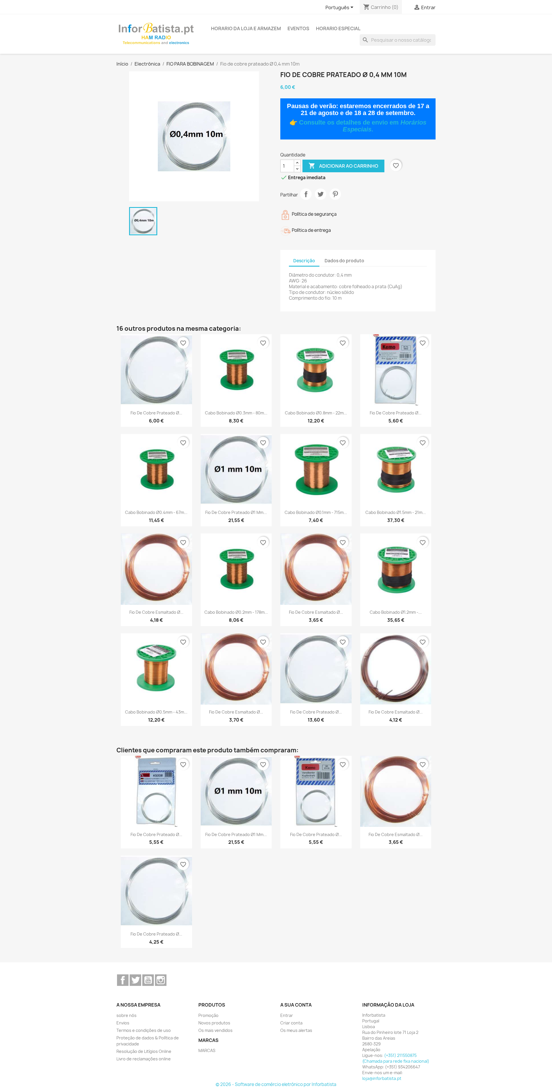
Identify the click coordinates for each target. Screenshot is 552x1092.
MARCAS (206, 1050)
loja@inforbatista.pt (381, 1078)
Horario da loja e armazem (246, 28)
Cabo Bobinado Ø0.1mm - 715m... (316, 512)
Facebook (123, 980)
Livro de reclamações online (143, 1059)
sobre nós (126, 1015)
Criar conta (291, 1023)
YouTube (148, 980)
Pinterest (335, 194)
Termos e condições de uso (143, 1030)
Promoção (208, 1015)
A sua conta (296, 1005)
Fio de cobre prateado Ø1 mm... (236, 512)
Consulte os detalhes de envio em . (362, 126)
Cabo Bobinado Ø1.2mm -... (396, 612)
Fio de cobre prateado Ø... (156, 413)
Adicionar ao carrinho (343, 165)
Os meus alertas (296, 1030)
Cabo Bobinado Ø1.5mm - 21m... (395, 512)
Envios (122, 1023)
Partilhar (306, 194)
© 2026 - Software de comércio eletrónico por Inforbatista (276, 1084)
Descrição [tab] (304, 261)
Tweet (320, 194)
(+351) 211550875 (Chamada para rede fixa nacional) (395, 1058)
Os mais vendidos (215, 1030)
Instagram (160, 980)
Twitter (135, 980)
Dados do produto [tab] (344, 261)
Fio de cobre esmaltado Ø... (156, 612)
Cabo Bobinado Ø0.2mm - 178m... (236, 612)
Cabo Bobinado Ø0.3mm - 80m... (236, 413)
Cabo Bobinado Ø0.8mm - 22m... (316, 413)
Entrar (286, 1015)
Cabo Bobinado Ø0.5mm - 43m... (156, 712)
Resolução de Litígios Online (143, 1051)
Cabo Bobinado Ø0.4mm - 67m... (156, 512)
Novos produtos (214, 1023)
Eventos (298, 28)
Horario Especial (338, 28)
